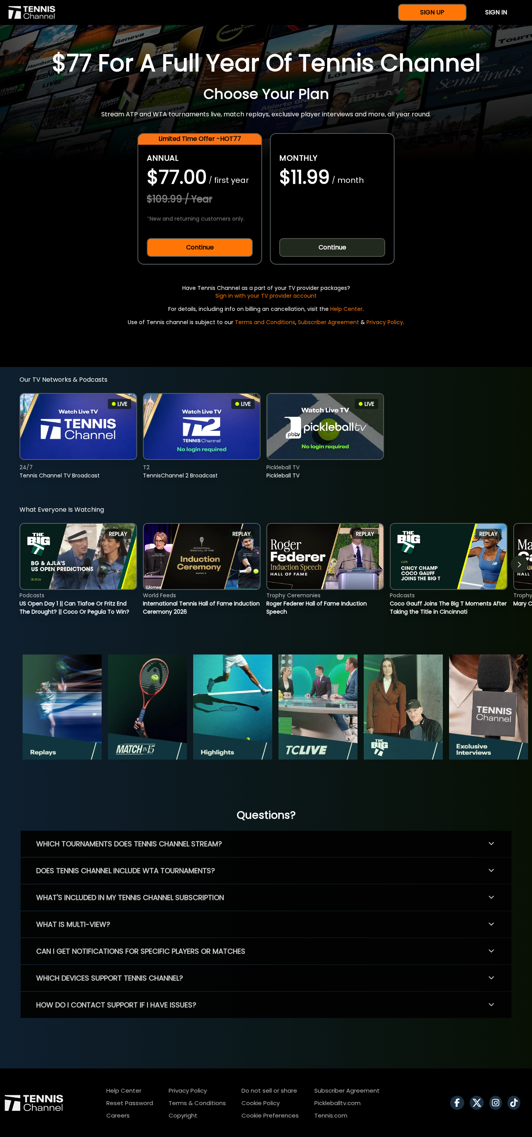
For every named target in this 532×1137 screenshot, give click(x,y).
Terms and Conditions (265, 322)
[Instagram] (497, 1103)
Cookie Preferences (270, 1115)
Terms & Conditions (197, 1103)
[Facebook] (459, 1103)
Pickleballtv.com (337, 1103)
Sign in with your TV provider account (266, 296)
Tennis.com (330, 1115)
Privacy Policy (384, 322)
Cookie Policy (260, 1103)
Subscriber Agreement (328, 322)
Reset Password (129, 1103)
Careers (118, 1115)
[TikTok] (515, 1103)
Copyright (183, 1115)
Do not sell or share (269, 1090)
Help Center (346, 309)
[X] (479, 1103)
